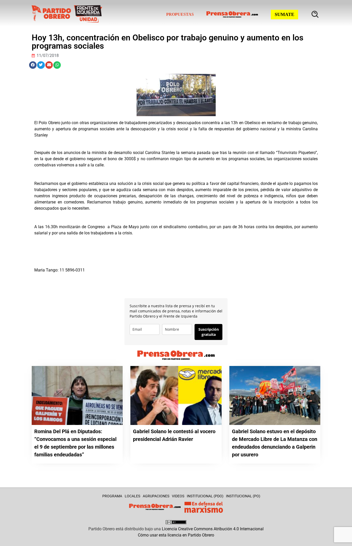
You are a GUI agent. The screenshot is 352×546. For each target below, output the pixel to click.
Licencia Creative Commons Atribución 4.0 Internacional (213, 528)
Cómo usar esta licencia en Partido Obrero (176, 535)
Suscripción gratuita (208, 332)
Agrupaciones (156, 496)
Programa (112, 496)
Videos (178, 496)
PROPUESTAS (180, 14)
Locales (132, 496)
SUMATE (284, 14)
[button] (33, 65)
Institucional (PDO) (205, 496)
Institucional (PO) (243, 496)
